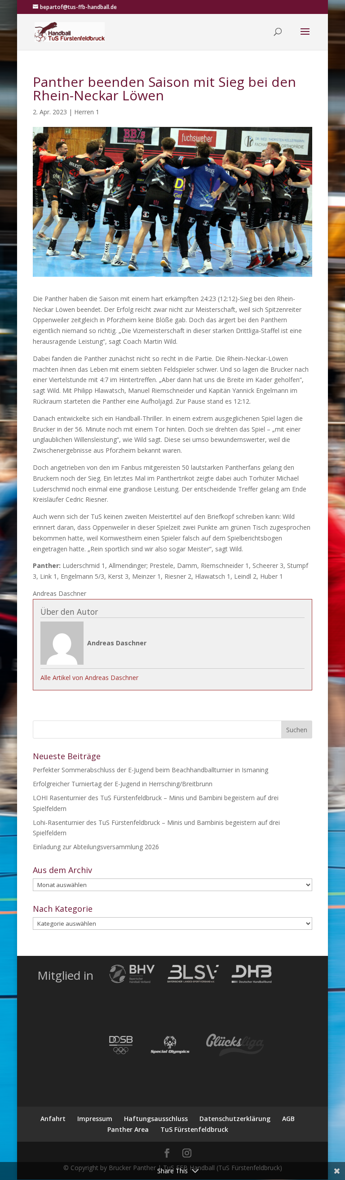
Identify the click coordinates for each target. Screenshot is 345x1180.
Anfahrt (53, 1118)
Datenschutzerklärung (234, 1118)
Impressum (94, 1118)
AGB (288, 1118)
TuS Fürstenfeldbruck (194, 1129)
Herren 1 (86, 112)
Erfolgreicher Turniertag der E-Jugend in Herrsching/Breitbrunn (122, 783)
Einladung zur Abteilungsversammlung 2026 (96, 846)
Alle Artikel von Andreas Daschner (89, 677)
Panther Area (128, 1129)
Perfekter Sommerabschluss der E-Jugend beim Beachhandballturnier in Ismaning (150, 770)
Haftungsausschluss (156, 1118)
